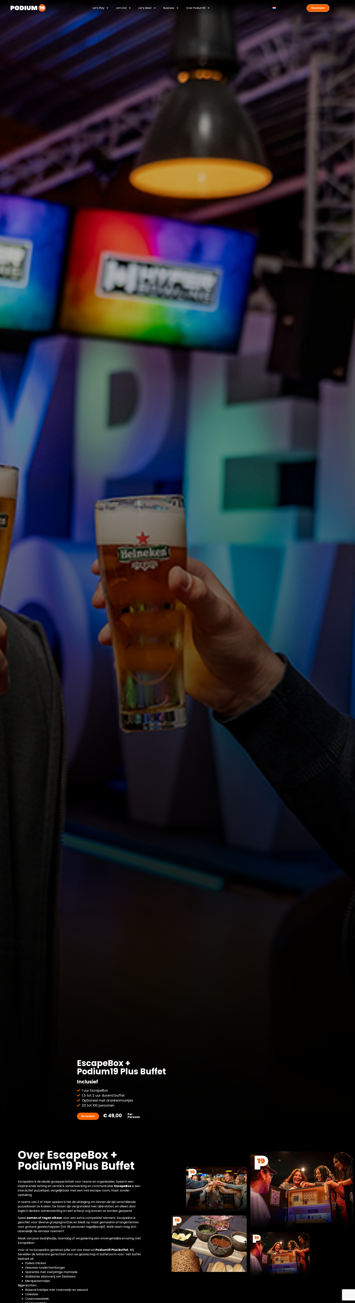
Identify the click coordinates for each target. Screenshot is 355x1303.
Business (168, 8)
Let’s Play (98, 8)
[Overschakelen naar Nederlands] (274, 8)
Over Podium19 (195, 8)
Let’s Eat (121, 8)
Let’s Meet (145, 8)
